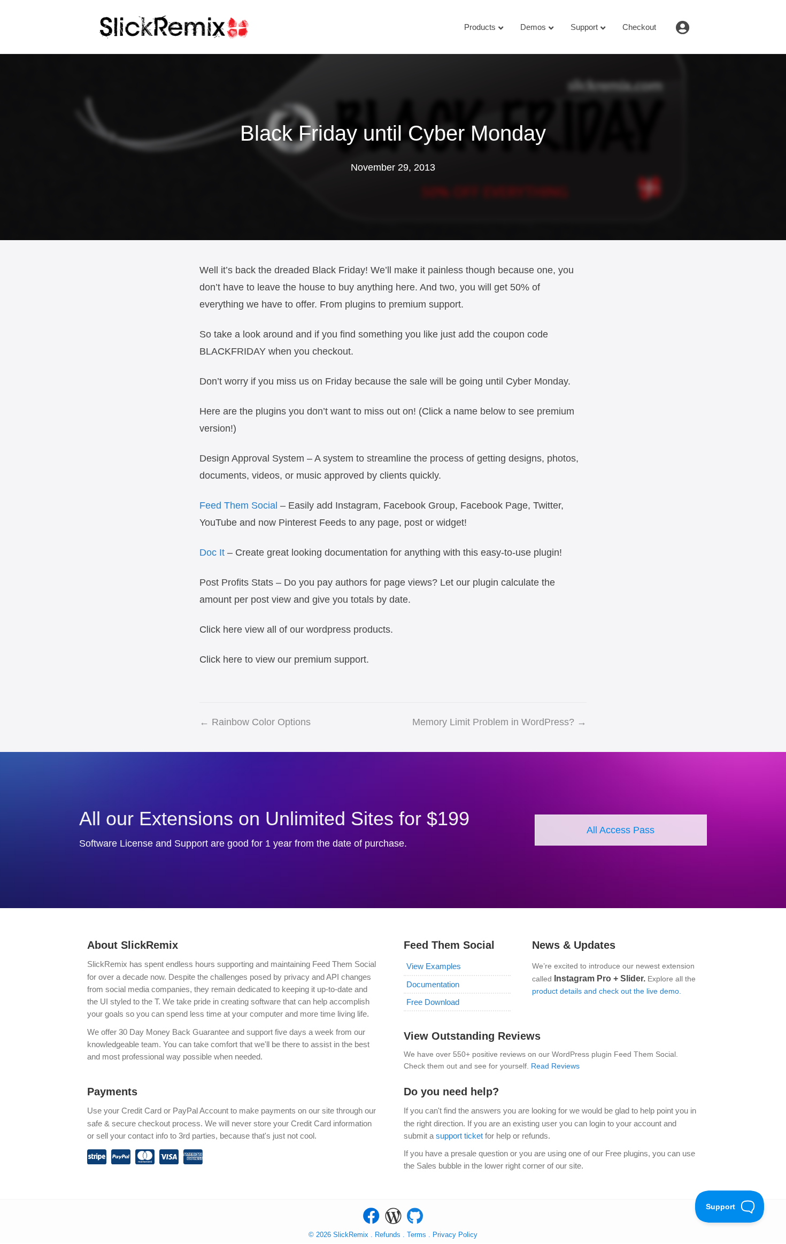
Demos (533, 27)
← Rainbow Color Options (255, 722)
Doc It (212, 552)
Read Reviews (555, 1066)
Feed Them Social (238, 505)
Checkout (639, 27)
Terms (417, 1235)
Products (480, 27)
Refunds (387, 1235)
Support (584, 27)
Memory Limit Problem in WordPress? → (499, 722)
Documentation (432, 984)
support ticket (459, 1135)
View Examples (433, 966)
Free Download (432, 1002)
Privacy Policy (455, 1235)
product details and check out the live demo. (606, 991)
